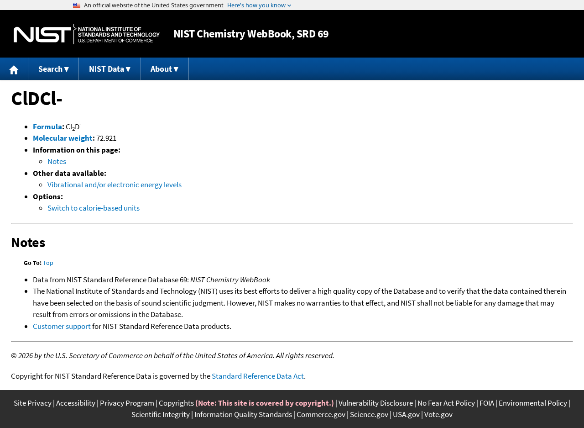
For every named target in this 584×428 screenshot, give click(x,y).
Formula (47, 127)
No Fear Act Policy (446, 403)
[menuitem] (14, 69)
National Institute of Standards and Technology (87, 34)
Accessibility (75, 403)
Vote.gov (438, 414)
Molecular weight (63, 138)
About (161, 68)
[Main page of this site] (14, 69)
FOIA (487, 403)
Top (48, 263)
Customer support (62, 326)
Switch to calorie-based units (93, 208)
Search (50, 68)
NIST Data (106, 68)
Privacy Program (127, 403)
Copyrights (176, 403)
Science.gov (369, 414)
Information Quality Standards (243, 414)
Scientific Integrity (160, 414)
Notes (56, 161)
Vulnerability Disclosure (376, 403)
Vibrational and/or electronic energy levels (114, 185)
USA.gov (406, 414)
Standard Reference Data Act (258, 376)
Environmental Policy (533, 403)
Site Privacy (33, 403)
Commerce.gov (321, 414)
